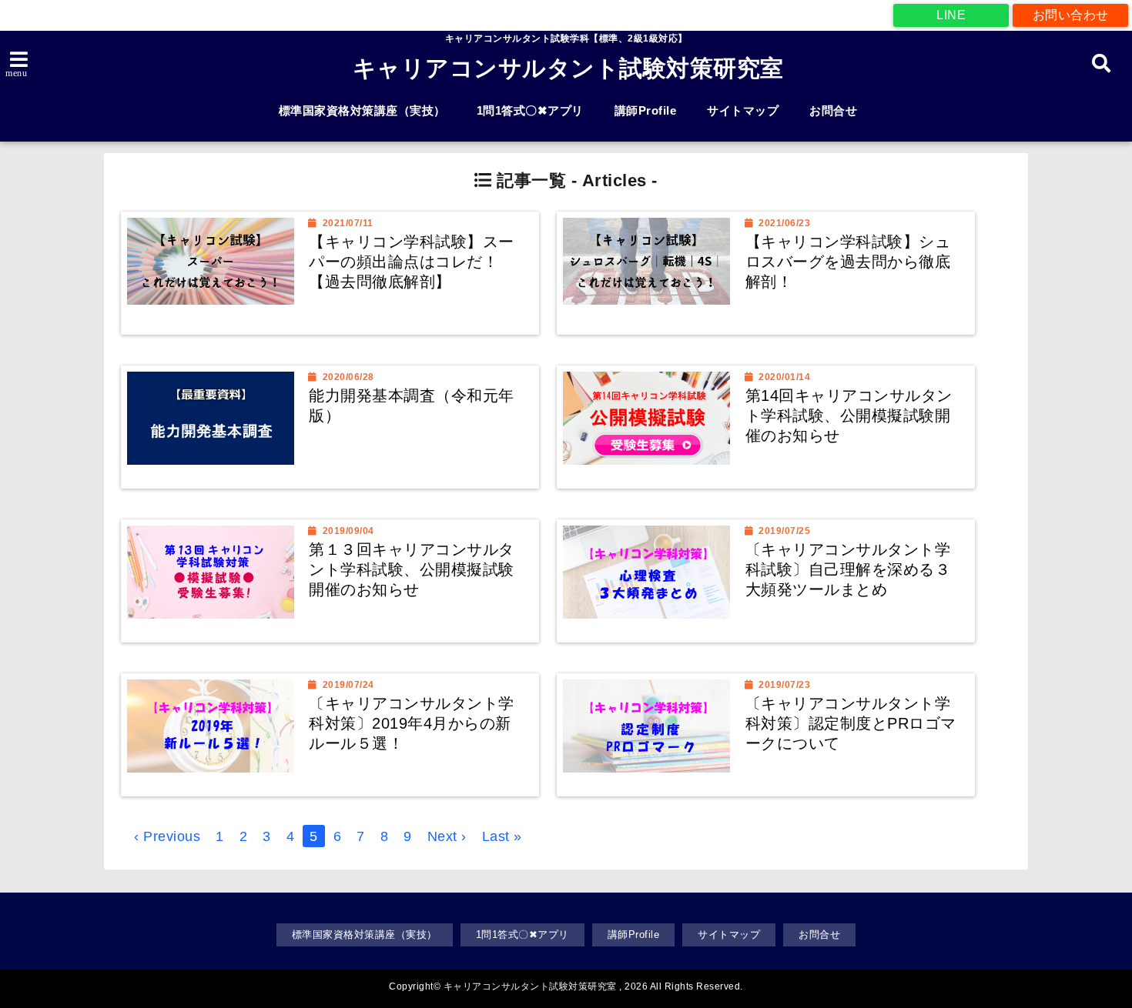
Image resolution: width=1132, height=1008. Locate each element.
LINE (951, 15)
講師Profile (646, 110)
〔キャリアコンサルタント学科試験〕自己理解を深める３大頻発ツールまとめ (848, 569)
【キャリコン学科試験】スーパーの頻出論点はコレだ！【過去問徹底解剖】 (411, 261)
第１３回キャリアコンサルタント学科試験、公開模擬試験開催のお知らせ (411, 569)
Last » (502, 836)
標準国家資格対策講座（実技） (362, 110)
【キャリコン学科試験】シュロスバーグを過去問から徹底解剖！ (848, 261)
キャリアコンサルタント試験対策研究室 (568, 68)
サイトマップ (743, 110)
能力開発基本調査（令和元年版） (411, 405)
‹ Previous (167, 836)
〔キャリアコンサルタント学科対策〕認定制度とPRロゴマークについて (850, 723)
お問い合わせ (1071, 15)
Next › (447, 836)
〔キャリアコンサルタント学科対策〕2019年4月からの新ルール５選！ (411, 723)
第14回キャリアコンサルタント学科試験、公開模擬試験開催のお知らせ (849, 415)
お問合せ (833, 110)
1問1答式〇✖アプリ (530, 110)
